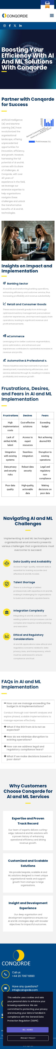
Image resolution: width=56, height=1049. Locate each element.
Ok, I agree (27, 1029)
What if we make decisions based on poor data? (29, 758)
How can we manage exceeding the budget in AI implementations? (28, 705)
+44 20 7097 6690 (23, 976)
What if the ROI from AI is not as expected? (26, 728)
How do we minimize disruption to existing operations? (27, 738)
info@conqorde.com (25, 990)
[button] (28, 705)
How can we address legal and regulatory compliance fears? (25, 748)
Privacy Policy (28, 1038)
